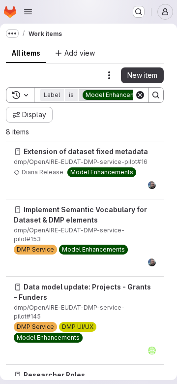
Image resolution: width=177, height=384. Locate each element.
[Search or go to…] (139, 12)
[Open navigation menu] (28, 12)
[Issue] (18, 152)
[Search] (156, 95)
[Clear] (140, 95)
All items (26, 53)
